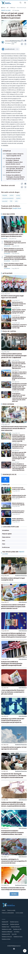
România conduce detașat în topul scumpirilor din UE (14, 154)
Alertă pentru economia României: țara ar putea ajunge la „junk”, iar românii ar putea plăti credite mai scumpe (19, 387)
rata (16, 201)
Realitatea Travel (5, 926)
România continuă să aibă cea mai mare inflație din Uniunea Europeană (13, 888)
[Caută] (20, 3)
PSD (11, 201)
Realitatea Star (5, 924)
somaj (18, 195)
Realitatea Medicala (15, 926)
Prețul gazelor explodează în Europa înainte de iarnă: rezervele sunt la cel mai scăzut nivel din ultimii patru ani (19, 397)
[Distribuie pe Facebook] (25, 40)
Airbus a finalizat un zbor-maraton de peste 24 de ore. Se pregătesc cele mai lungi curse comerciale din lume (19, 467)
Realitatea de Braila (6, 939)
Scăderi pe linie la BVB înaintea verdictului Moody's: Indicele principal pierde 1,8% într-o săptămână (13, 355)
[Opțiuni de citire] (24, 950)
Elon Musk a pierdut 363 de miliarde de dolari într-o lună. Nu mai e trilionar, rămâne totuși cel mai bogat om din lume (19, 456)
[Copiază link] (22, 40)
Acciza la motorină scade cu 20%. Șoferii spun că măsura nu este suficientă (12, 236)
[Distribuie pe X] (25, 44)
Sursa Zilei (14, 934)
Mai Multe (14, 894)
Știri (7, 7)
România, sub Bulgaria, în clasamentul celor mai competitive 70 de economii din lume (14, 861)
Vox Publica (16, 931)
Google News (16, 208)
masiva (18, 198)
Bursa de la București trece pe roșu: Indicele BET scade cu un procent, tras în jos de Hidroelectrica (19, 365)
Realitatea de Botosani (7, 936)
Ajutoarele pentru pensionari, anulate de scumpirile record (19, 303)
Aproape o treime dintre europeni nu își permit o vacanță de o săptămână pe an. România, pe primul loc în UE (19, 376)
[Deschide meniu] (25, 3)
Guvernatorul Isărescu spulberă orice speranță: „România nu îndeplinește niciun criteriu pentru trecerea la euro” (15, 169)
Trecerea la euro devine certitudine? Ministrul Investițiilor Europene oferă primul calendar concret (14, 161)
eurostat (4, 201)
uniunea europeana (7, 198)
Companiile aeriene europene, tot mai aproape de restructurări (13, 748)
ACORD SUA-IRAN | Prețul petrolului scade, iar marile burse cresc (19, 446)
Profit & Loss (12, 7)
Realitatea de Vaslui (18, 936)
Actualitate (4, 238)
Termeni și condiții (11, 910)
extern (11, 195)
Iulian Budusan (23, 602)
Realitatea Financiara (17, 41)
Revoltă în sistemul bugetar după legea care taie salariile (12, 297)
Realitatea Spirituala (14, 924)
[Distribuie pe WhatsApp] (22, 44)
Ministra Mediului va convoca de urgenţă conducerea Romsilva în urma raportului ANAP (14, 250)
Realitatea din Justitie (6, 929)
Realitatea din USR (17, 929)
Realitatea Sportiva (14, 921)
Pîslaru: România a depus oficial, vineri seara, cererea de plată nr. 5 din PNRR (15, 265)
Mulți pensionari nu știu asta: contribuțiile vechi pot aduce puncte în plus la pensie (15, 242)
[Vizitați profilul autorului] (2, 42)
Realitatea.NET (5, 921)
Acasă (4, 7)
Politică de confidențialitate (8, 912)
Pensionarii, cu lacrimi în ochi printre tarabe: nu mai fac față (19, 326)
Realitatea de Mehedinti (7, 931)
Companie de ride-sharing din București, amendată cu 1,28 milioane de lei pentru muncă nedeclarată (13, 775)
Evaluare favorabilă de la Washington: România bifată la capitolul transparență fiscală (15, 177)
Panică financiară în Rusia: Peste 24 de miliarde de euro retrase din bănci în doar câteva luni (14, 428)
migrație (4, 195)
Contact (3, 910)
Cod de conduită (19, 912)
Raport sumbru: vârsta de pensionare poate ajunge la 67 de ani (19, 311)
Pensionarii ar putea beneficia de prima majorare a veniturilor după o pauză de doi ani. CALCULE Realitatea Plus (15, 258)
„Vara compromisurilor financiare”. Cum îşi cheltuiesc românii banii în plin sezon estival (13, 692)
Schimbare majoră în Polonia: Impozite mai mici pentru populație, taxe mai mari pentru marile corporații (18, 438)
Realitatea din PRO (6, 934)
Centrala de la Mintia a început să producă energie (19, 318)
